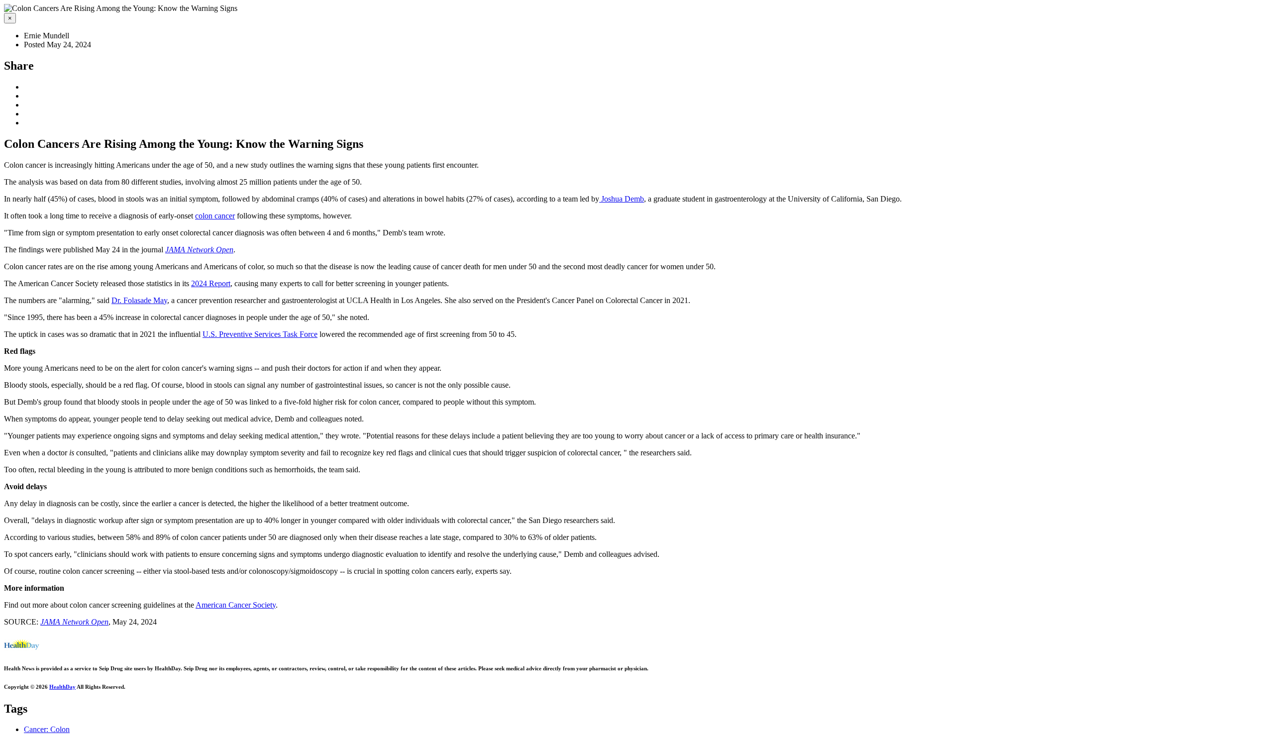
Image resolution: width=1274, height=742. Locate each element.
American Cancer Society (236, 605)
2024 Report (210, 283)
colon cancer (215, 216)
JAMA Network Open (199, 249)
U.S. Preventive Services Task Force (260, 334)
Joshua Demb (621, 199)
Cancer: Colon (47, 729)
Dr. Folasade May (139, 300)
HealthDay (62, 687)
